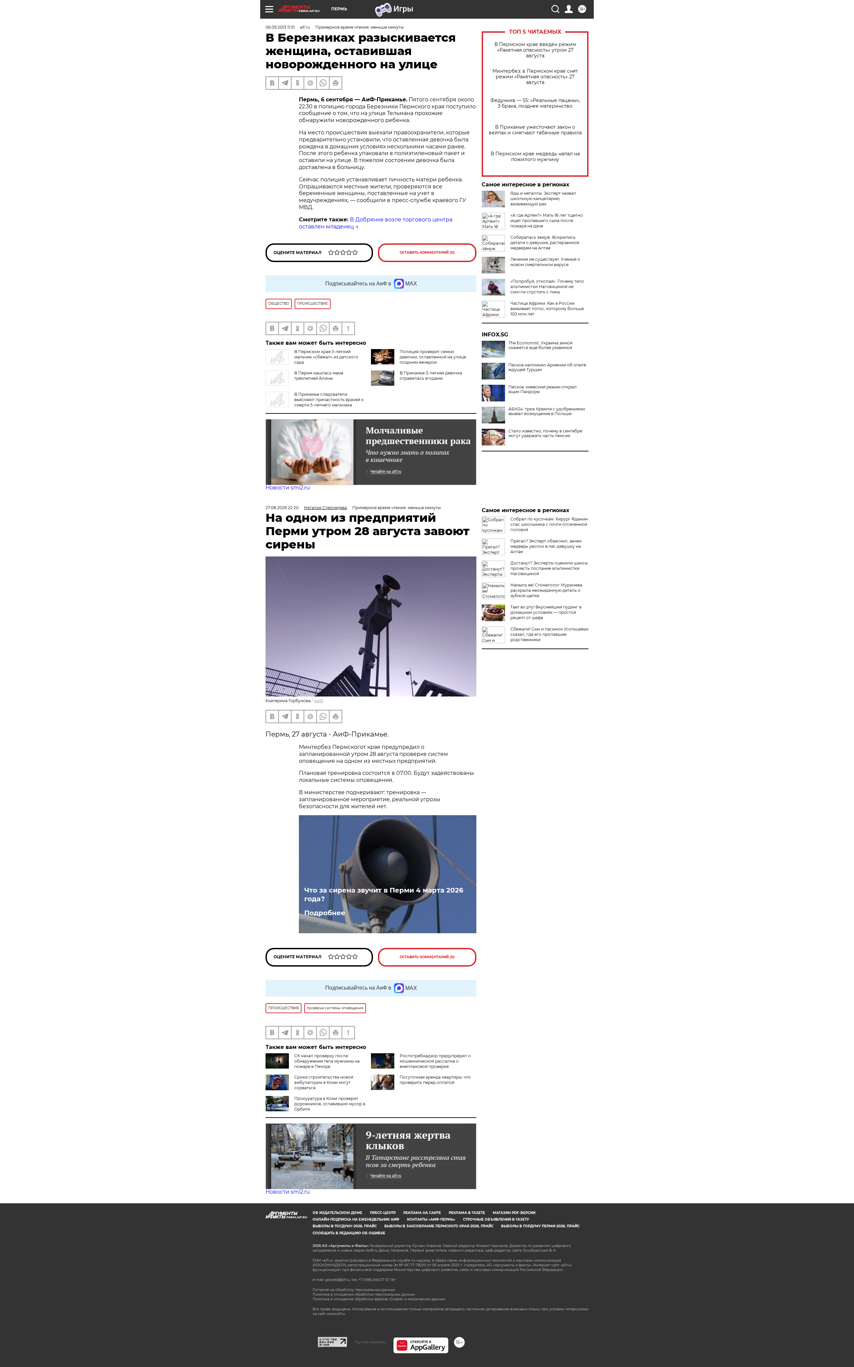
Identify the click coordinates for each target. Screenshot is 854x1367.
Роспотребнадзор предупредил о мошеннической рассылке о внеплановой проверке (435, 1061)
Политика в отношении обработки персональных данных (364, 1294)
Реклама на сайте (422, 1213)
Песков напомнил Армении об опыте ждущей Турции (547, 367)
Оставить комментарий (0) (427, 252)
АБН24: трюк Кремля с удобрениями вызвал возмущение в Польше (546, 411)
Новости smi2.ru (288, 487)
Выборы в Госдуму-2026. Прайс (345, 1226)
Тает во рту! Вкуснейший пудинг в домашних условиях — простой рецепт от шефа (545, 612)
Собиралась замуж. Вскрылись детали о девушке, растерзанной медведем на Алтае (544, 242)
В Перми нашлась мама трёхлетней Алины (318, 375)
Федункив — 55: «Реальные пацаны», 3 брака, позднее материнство (535, 103)
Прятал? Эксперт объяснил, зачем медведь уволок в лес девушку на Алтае (545, 546)
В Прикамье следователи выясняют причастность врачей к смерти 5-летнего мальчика (329, 399)
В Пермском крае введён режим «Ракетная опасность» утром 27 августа (535, 50)
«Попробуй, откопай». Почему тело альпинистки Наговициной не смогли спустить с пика (547, 286)
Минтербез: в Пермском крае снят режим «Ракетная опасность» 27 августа (535, 76)
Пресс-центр (383, 1213)
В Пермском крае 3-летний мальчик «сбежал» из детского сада (326, 357)
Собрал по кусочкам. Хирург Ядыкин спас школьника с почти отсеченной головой (549, 524)
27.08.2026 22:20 (282, 507)
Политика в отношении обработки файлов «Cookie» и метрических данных (379, 1299)
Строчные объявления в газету (496, 1219)
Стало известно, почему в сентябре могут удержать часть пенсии (545, 433)
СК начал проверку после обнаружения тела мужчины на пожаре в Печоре (327, 1061)
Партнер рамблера (370, 1342)
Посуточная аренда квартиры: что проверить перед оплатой (435, 1080)
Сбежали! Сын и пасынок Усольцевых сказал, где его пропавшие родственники (549, 634)
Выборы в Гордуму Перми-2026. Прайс (540, 1226)
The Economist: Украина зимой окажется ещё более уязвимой (540, 345)
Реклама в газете (467, 1213)
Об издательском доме (337, 1213)
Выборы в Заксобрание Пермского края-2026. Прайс (438, 1226)
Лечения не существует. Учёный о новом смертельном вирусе (545, 262)
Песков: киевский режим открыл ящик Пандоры (542, 389)
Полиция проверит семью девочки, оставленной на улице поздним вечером (433, 357)
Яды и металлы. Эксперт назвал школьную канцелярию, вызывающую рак (543, 198)
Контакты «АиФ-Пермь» (431, 1219)
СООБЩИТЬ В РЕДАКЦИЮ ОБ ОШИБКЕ (349, 1233)
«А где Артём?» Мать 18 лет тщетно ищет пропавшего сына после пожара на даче (546, 220)
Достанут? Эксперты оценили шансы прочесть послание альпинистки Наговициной (549, 568)
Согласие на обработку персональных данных (354, 1290)
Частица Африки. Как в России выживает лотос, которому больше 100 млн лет (547, 308)
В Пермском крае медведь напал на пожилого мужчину (535, 156)
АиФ (318, 700)
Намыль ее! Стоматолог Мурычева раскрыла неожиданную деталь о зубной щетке (546, 590)
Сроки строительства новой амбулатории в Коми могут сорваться (323, 1082)
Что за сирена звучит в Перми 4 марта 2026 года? (383, 894)
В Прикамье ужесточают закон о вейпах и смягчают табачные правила (535, 130)
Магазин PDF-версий (514, 1213)
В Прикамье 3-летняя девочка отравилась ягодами (431, 375)
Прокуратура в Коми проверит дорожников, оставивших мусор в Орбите (329, 1104)
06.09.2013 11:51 (280, 27)
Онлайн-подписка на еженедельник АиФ (356, 1219)
